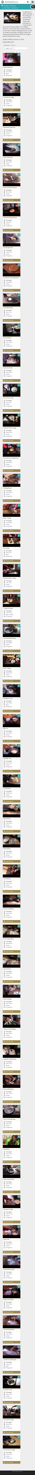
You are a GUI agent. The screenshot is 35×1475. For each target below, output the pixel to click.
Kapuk (7, 73)
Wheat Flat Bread (7, 67)
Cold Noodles (7, 788)
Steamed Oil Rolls (8, 367)
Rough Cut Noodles (8, 1299)
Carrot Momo (7, 878)
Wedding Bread (7, 488)
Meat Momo (6, 1149)
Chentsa (8, 103)
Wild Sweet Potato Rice (9, 127)
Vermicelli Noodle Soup (9, 638)
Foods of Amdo (9, 80)
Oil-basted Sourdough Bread (10, 458)
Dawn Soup (6, 1239)
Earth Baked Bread (8, 307)
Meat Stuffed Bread (8, 1089)
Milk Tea (5, 728)
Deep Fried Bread (7, 157)
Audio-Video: (6, 8)
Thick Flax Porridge (8, 1419)
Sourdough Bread (8, 247)
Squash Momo (7, 969)
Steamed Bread (7, 337)
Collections (14, 8)
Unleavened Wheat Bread (10, 217)
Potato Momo (7, 848)
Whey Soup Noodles (8, 1179)
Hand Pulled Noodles (8, 1329)
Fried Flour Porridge (8, 97)
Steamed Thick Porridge (9, 428)
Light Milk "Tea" (7, 758)
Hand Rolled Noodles (8, 1269)
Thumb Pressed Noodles (9, 1359)
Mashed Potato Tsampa (9, 578)
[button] (32, 2)
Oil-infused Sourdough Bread (11, 277)
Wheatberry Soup (8, 698)
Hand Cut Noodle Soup (9, 1119)
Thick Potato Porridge (9, 1449)
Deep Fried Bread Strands (10, 187)
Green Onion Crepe (8, 398)
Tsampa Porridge (8, 608)
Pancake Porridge (8, 1209)
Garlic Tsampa (7, 668)
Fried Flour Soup (7, 1389)
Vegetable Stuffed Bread (9, 1059)
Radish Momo (7, 818)
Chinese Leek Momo (8, 908)
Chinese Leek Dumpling (9, 1029)
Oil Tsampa (6, 548)
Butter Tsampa (7, 518)
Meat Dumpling (7, 999)
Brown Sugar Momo (8, 939)
